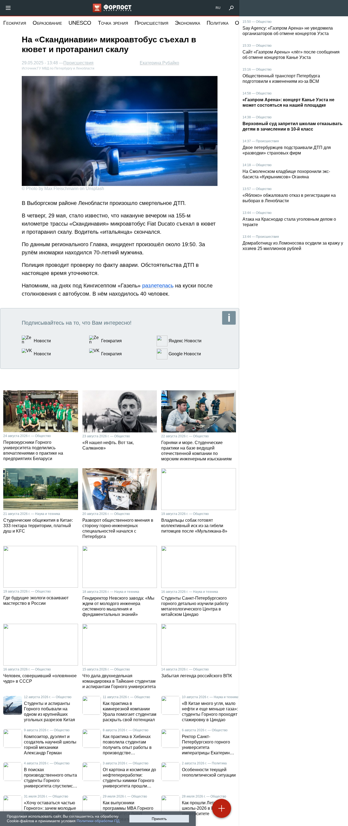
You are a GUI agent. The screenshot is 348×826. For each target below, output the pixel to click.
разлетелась (157, 286)
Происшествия (151, 23)
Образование (47, 23)
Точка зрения (113, 23)
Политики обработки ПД (98, 821)
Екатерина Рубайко (159, 63)
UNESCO (80, 23)
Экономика (187, 23)
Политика (217, 23)
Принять (159, 818)
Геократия (14, 23)
